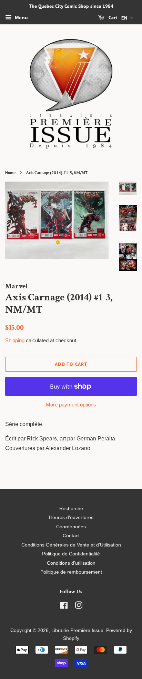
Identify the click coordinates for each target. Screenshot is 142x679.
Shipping (14, 340)
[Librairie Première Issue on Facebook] (64, 606)
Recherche (71, 508)
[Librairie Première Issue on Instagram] (78, 606)
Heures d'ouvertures (71, 517)
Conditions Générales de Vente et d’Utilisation (71, 545)
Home (10, 172)
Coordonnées (71, 526)
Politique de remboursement (71, 572)
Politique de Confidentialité (71, 553)
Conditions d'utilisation (71, 563)
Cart (112, 17)
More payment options (71, 404)
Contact (71, 535)
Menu (20, 17)
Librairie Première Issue (77, 630)
